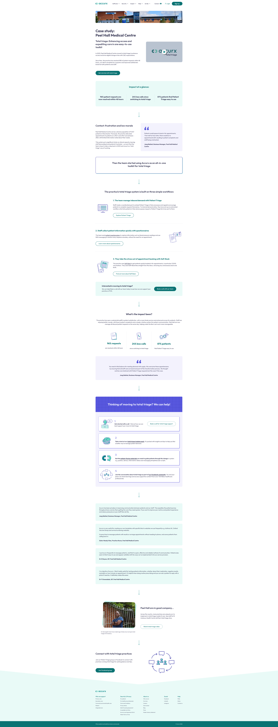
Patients (97, 705)
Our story (145, 701)
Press (144, 710)
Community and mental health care (104, 703)
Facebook (166, 699)
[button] (116, 4)
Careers (156, 3)
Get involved (146, 705)
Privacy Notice (123, 705)
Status (179, 701)
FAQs (179, 699)
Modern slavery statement (149, 712)
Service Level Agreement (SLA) (127, 712)
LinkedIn (166, 701)
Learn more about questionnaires (109, 243)
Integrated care (99, 708)
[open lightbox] (164, 52)
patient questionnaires (112, 235)
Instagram (166, 703)
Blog (144, 708)
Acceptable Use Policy (125, 710)
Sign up (177, 4)
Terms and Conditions (125, 703)
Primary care (98, 699)
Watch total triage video (151, 626)
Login (168, 3)
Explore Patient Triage (123, 215)
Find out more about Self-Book (126, 274)
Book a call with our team (165, 289)
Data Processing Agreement (126, 708)
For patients (123, 699)
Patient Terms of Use (125, 714)
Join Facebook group (105, 670)
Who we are (146, 699)
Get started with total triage (107, 73)
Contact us (180, 703)
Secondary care (99, 701)
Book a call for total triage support (161, 424)
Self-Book (128, 263)
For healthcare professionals (126, 701)
